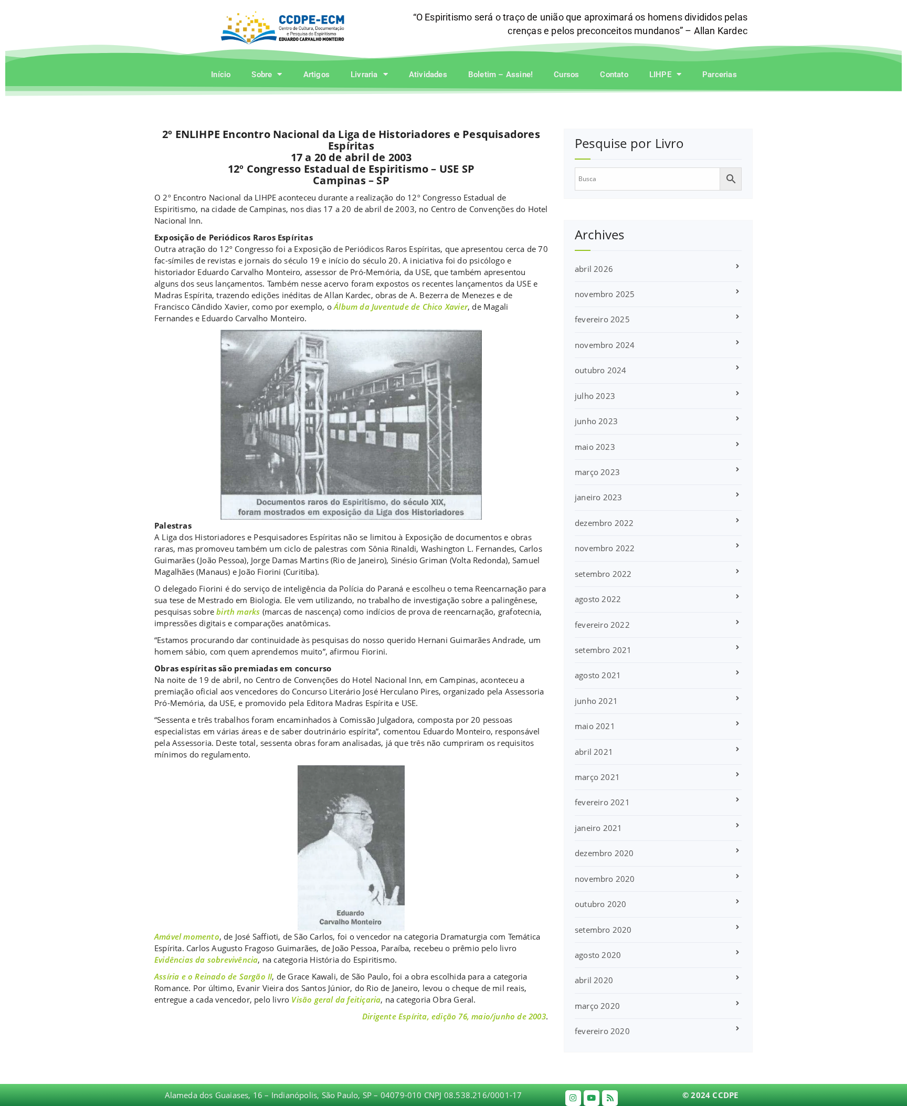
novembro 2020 (605, 878)
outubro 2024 (600, 370)
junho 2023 (596, 421)
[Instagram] (573, 1098)
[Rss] (610, 1098)
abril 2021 (594, 751)
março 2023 (597, 472)
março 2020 (597, 1005)
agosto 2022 (598, 599)
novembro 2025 (605, 294)
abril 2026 (594, 269)
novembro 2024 (605, 345)
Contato (614, 74)
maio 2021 (595, 726)
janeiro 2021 (598, 828)
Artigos (316, 74)
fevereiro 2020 (602, 1031)
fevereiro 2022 (602, 624)
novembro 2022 (605, 548)
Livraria (364, 74)
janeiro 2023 (598, 497)
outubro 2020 (600, 904)
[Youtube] (591, 1098)
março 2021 (597, 777)
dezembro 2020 (604, 853)
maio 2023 (595, 446)
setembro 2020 (603, 929)
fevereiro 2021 (602, 802)
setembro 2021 (603, 650)
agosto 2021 (598, 675)
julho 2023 (595, 396)
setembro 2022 (603, 573)
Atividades (428, 74)
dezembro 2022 (604, 523)
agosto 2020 (598, 955)
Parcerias (719, 74)
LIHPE (660, 74)
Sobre (261, 74)
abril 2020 (594, 980)
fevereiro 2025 (602, 319)
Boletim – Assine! (500, 74)
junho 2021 (596, 701)
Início (220, 74)
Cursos (566, 74)
